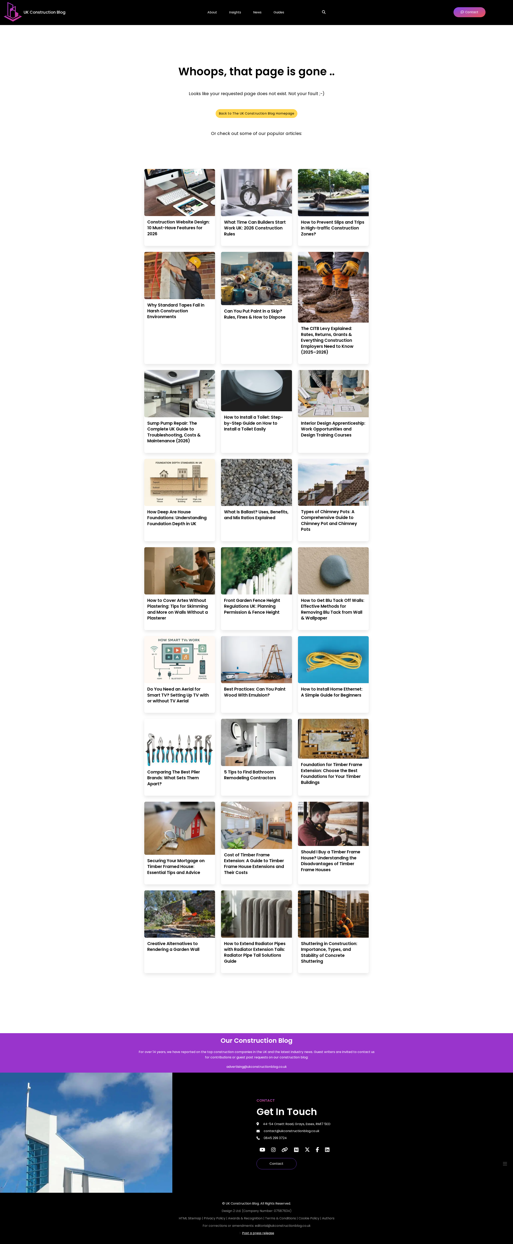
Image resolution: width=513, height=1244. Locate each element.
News (257, 12)
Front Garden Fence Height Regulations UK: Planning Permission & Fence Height (252, 606)
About (212, 12)
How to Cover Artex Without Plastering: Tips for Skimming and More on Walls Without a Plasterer (177, 609)
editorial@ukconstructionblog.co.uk (283, 1225)
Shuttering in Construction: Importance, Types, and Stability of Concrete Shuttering (329, 952)
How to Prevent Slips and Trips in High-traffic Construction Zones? (332, 228)
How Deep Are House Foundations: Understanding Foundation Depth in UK (177, 518)
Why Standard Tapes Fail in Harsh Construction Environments (175, 311)
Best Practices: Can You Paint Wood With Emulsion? (255, 692)
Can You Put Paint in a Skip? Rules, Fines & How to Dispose (255, 314)
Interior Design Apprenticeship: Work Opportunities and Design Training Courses (333, 429)
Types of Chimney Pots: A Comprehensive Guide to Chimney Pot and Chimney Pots (329, 520)
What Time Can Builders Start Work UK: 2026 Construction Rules (255, 228)
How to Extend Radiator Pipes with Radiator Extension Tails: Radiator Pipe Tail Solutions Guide (255, 952)
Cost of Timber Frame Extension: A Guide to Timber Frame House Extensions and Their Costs (254, 863)
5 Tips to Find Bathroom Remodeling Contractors (250, 775)
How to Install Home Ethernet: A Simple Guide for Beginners (332, 692)
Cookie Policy (309, 1218)
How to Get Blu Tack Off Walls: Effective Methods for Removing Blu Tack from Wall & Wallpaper (332, 609)
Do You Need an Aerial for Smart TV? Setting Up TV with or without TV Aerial (178, 695)
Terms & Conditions (281, 1218)
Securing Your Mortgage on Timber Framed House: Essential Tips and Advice (176, 866)
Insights (235, 12)
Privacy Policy (215, 1218)
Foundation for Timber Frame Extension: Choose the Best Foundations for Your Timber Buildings (331, 773)
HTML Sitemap (190, 1218)
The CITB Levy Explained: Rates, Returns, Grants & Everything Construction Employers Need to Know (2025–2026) (327, 340)
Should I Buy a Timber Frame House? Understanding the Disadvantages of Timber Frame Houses (330, 860)
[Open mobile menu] (505, 1163)
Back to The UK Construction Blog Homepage (256, 113)
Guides (279, 12)
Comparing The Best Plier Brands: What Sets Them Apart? (173, 778)
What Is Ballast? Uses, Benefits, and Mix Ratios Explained (256, 515)
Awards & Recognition (245, 1218)
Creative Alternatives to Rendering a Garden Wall (173, 946)
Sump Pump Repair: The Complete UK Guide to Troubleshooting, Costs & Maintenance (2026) (174, 432)
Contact (277, 1163)
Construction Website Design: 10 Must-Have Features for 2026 (178, 228)
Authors (328, 1218)
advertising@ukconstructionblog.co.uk (256, 1066)
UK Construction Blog (45, 12)
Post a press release (258, 1233)
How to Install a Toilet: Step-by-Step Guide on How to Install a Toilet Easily (253, 423)
